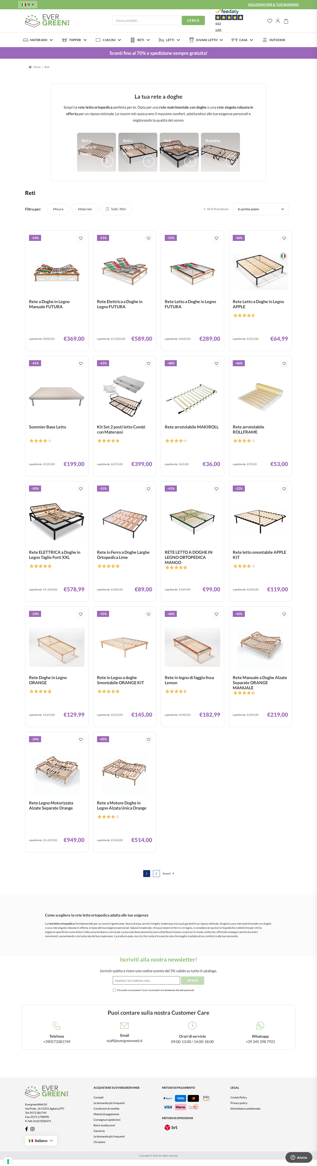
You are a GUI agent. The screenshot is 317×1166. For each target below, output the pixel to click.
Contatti (99, 1097)
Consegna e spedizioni (107, 1119)
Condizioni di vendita (106, 1108)
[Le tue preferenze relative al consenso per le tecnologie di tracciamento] (8, 1161)
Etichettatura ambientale (245, 1108)
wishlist (269, 21)
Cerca (193, 20)
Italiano (41, 1140)
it (29, 4)
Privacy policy (238, 1103)
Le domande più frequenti (109, 1103)
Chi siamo (99, 1142)
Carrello (286, 21)
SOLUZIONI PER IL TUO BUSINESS (273, 4)
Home (37, 67)
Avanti (167, 873)
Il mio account (278, 21)
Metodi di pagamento (106, 1114)
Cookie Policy (238, 1097)
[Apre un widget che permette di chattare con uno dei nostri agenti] (298, 1158)
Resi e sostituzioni (104, 1125)
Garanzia (99, 1131)
